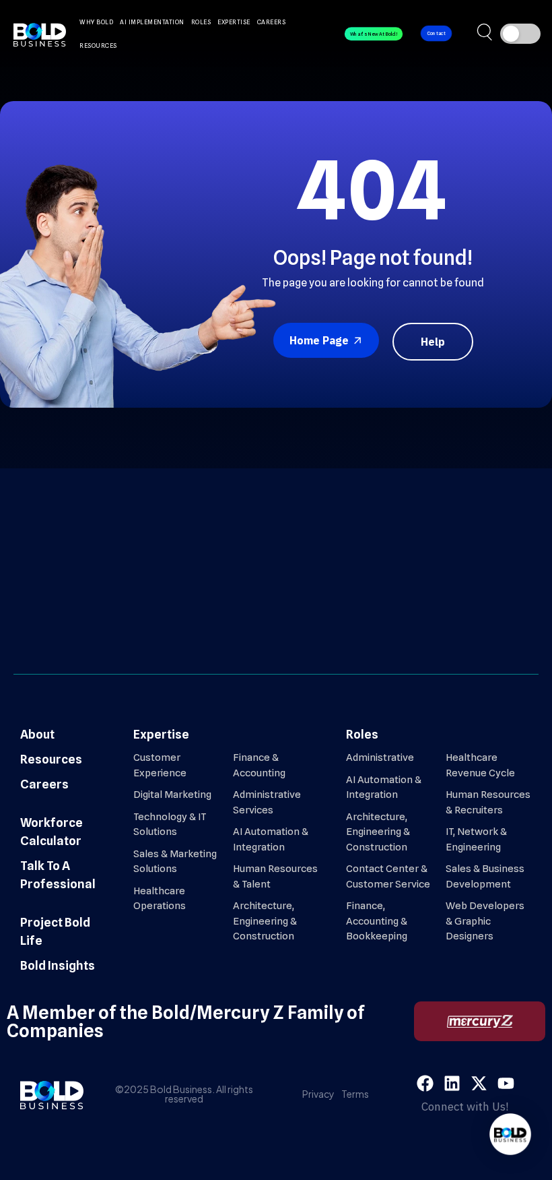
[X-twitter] (479, 1083)
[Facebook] (425, 1083)
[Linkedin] (452, 1083)
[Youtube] (505, 1083)
